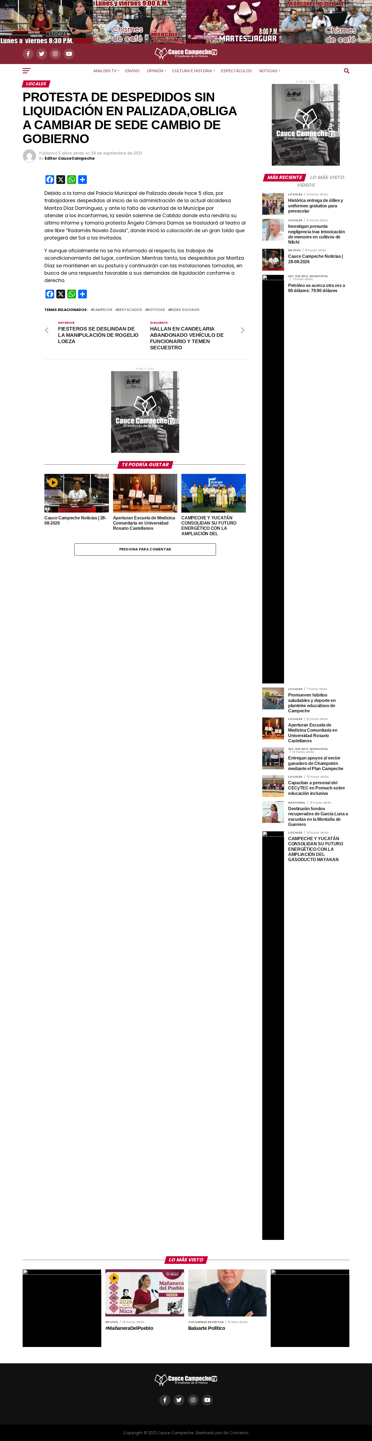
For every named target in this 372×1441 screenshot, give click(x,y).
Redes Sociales (185, 310)
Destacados (129, 310)
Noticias (268, 71)
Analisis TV (104, 71)
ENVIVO (132, 71)
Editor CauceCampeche (70, 158)
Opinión (155, 71)
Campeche (102, 310)
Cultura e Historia (192, 71)
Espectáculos (236, 71)
